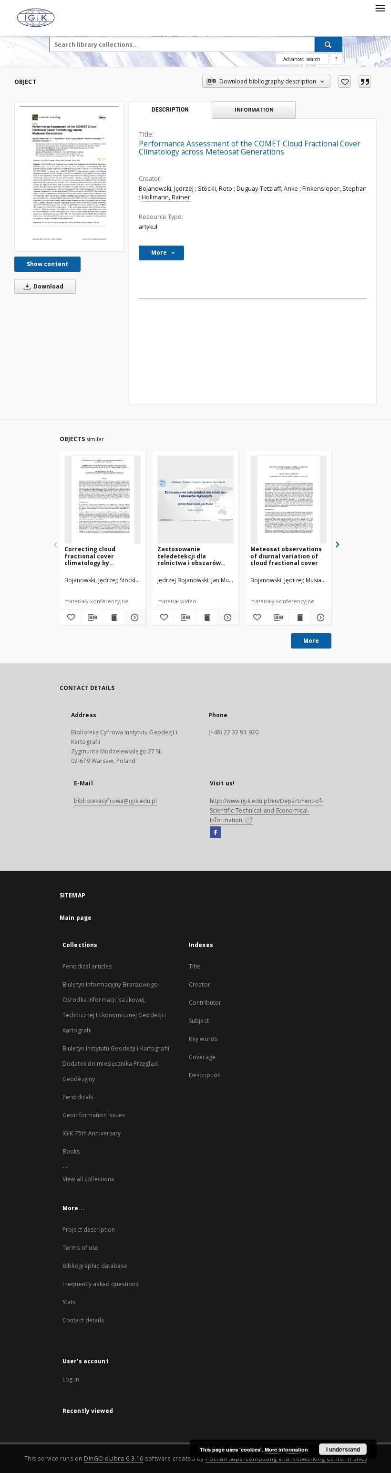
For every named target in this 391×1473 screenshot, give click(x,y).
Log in (70, 1379)
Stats (69, 1302)
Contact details (83, 1320)
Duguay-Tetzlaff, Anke (267, 189)
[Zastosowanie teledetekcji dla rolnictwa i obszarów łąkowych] (195, 500)
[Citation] (365, 81)
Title (195, 966)
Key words (203, 1039)
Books (71, 1151)
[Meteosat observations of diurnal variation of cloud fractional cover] (288, 500)
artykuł (148, 227)
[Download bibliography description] (91, 617)
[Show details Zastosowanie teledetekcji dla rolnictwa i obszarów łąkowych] (226, 617)
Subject (199, 1021)
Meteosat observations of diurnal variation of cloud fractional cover (286, 556)
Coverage (202, 1057)
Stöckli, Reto (215, 189)
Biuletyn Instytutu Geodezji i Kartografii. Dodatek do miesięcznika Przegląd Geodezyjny (116, 1063)
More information (286, 1449)
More (311, 641)
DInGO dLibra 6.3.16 (114, 1458)
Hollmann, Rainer (166, 197)
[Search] (328, 44)
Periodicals (77, 1097)
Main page (76, 918)
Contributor (205, 1003)
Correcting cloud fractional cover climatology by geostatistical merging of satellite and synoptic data (101, 556)
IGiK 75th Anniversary (91, 1133)
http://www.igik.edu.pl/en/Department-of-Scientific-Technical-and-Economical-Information (266, 810)
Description (205, 1075)
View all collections (88, 1179)
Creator (199, 984)
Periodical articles (87, 966)
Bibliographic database (94, 1266)
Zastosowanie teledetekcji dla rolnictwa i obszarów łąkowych (189, 556)
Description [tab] (170, 109)
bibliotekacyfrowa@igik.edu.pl (115, 801)
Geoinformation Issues (93, 1115)
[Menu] (380, 7)
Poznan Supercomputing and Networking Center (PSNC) (286, 1458)
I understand (343, 1449)
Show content (47, 264)
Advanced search (301, 59)
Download (47, 286)
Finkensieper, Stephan (334, 189)
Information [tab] (254, 109)
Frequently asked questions (100, 1284)
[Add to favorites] (344, 81)
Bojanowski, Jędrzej (166, 189)
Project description (88, 1230)
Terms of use (80, 1248)
